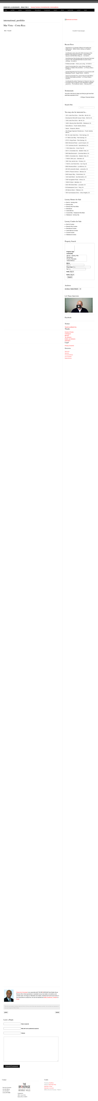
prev (5, 1012)
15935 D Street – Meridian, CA (73, 182)
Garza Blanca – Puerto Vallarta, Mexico (76, 125)
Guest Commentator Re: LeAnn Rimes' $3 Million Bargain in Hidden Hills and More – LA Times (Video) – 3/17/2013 (80, 67)
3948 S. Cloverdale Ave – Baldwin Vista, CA (77, 156)
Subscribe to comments (49, 1088)
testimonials (70, 10)
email (17, 999)
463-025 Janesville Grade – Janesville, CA (77, 169)
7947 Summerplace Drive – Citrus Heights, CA (78, 192)
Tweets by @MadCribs (70, 327)
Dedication (67, 340)
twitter (45, 997)
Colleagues (68, 333)
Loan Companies (68, 356)
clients (62, 10)
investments (47, 10)
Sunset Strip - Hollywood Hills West (75, 212)
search (55, 10)
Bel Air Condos (69, 224)
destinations (28, 10)
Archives (67, 289)
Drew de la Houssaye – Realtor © (16, 7)
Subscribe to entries (48, 1086)
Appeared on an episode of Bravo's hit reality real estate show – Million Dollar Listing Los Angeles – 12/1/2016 (78, 49)
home (5, 10)
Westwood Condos (70, 234)
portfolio (12, 10)
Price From (70, 267)
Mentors (67, 335)
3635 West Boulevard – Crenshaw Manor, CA (77, 153)
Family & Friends (69, 332)
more (57, 1012)
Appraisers (67, 353)
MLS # (68, 263)
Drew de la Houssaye (22, 992)
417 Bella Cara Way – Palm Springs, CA (76, 137)
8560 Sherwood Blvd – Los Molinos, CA (76, 166)
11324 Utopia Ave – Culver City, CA (75, 148)
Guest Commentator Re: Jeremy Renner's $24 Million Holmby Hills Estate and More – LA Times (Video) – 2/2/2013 (79, 77)
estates (20, 10)
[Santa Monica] (77, 260)
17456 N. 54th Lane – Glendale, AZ (75, 158)
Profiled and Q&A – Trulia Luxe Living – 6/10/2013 (78, 63)
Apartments (67, 351)
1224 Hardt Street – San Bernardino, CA (76, 177)
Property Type (70, 252)
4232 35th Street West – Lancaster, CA (76, 184)
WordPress (51, 1083)
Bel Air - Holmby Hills (71, 202)
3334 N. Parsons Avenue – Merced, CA (76, 171)
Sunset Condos (69, 232)
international (37, 10)
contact (78, 10)
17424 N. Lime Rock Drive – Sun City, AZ (76, 164)
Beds (68, 271)
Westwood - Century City (72, 215)
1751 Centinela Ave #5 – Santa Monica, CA (77, 145)
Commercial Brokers (69, 354)
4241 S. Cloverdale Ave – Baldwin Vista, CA (77, 150)
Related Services (68, 358)
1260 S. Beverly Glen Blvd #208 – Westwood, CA (78, 123)
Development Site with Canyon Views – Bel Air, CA (79, 118)
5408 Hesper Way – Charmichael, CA (75, 174)
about (85, 10)
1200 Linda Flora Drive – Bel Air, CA (75, 120)
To (67, 269)
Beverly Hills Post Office (72, 206)
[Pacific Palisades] (77, 259)
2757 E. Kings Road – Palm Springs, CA (76, 140)
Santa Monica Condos (71, 230)
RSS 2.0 (15, 1008)
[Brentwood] (77, 257)
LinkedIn (55, 997)
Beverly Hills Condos (71, 226)
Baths (68, 275)
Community (70, 253)
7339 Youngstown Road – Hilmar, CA (75, 179)
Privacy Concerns (69, 345)
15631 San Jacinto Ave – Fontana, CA (75, 161)
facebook (49, 997)
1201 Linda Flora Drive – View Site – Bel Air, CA (78, 115)
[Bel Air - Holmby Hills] (77, 256)
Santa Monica (69, 210)
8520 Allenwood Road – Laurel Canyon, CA (77, 143)
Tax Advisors (68, 337)
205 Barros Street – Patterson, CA (74, 190)
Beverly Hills (69, 204)
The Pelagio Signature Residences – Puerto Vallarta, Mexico (79, 131)
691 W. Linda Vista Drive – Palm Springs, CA (77, 135)
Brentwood (68, 208)
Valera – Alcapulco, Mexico (73, 128)
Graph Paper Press (52, 1084)
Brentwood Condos (70, 228)
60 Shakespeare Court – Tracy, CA (74, 187)
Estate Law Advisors (70, 339)
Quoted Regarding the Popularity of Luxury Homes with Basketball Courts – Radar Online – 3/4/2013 (80, 72)
